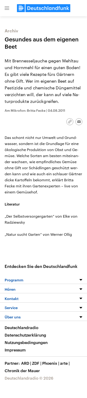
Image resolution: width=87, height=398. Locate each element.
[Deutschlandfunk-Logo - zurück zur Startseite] (43, 8)
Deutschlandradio (21, 327)
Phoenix (50, 363)
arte (65, 363)
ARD (26, 363)
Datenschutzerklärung (25, 335)
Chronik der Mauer (22, 370)
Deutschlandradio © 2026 (29, 378)
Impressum (15, 349)
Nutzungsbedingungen (26, 342)
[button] (7, 8)
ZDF (36, 363)
